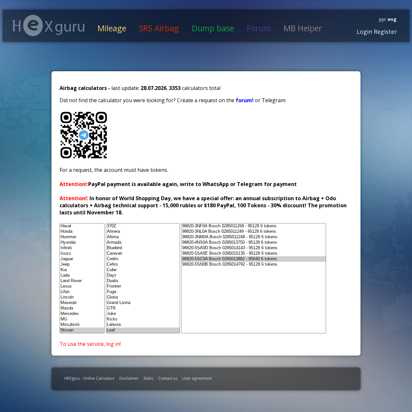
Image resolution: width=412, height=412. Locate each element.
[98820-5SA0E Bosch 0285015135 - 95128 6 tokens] (254, 253)
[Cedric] (143, 259)
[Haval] (82, 226)
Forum (259, 28)
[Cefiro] (143, 264)
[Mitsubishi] (82, 325)
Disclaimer (129, 378)
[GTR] (143, 308)
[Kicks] (143, 319)
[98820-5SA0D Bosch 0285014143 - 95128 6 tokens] (254, 248)
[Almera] (143, 231)
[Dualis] (143, 281)
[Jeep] (82, 264)
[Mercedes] (82, 314)
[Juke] (143, 314)
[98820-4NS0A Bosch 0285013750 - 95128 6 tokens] (254, 242)
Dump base (213, 28)
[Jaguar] (82, 259)
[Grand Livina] (143, 303)
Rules (148, 378)
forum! (245, 100)
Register (384, 31)
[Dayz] (143, 275)
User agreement (197, 378)
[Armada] (143, 242)
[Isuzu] (82, 253)
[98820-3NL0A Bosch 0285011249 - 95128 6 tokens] (254, 231)
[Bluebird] (143, 248)
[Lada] (82, 275)
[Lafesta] (143, 325)
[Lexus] (82, 286)
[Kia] (82, 270)
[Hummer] (82, 237)
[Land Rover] (82, 281)
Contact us (167, 378)
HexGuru (48, 25)
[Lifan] (82, 292)
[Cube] (143, 270)
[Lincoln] (82, 297)
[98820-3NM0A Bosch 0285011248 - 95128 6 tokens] (254, 237)
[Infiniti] (82, 248)
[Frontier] (143, 286)
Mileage (112, 28)
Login (364, 31)
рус (382, 19)
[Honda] (82, 231)
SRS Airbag (159, 28)
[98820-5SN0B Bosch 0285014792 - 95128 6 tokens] (254, 264)
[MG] (82, 319)
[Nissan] (82, 330)
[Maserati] (82, 303)
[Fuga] (143, 292)
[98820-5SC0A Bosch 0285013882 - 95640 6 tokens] (254, 259)
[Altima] (143, 237)
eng (391, 19)
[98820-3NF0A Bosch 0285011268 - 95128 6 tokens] (254, 226)
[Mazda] (82, 308)
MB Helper (303, 28)
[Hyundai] (82, 242)
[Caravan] (143, 253)
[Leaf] (143, 330)
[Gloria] (143, 297)
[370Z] (143, 226)
